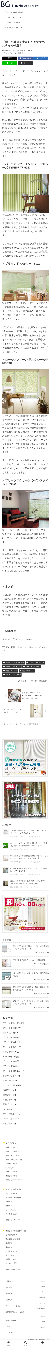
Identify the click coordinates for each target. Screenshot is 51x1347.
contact (42, 1286)
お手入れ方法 (11, 1210)
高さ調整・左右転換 (13, 1197)
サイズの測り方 (11, 1194)
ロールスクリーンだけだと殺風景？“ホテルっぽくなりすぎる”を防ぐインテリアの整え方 (29, 857)
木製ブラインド (11, 1176)
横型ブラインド (11, 671)
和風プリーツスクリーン (15, 1180)
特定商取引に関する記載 (15, 1312)
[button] (25, 63)
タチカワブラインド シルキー (17, 639)
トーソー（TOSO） (32, 667)
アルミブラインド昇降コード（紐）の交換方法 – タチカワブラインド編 (31, 947)
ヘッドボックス (11, 1251)
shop (43, 1292)
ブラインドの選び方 (36, 663)
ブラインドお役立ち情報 (14, 663)
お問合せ (9, 1287)
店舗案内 (9, 1294)
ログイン (9, 1326)
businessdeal (40, 1308)
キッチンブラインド (13, 1164)
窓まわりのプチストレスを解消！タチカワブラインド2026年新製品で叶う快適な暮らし (28, 882)
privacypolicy (41, 1303)
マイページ (10, 1333)
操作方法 (9, 1206)
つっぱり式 (10, 1168)
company (42, 1297)
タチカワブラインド (13, 667)
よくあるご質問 (11, 1214)
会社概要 (9, 1300)
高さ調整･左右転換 (13, 1239)
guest (43, 1316)
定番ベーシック (11, 1147)
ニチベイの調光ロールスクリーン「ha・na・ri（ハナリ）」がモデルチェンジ (28, 831)
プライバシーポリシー (14, 1306)
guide (43, 1281)
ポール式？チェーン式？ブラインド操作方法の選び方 (31, 974)
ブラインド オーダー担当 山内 (13, 53)
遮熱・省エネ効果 (12, 1156)
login (43, 1321)
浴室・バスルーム (12, 1151)
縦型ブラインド (28, 671)
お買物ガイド (11, 1281)
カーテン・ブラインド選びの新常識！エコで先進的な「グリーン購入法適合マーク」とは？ (28, 844)
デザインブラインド (13, 1172)
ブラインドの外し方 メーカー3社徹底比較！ (30, 960)
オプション (10, 1255)
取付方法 (9, 1202)
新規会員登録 (11, 1320)
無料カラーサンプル (13, 1220)
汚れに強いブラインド (14, 1160)
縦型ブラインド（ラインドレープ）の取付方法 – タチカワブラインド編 (31, 1002)
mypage (42, 1327)
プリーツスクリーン (13, 675)
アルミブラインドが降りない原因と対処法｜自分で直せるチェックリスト (31, 988)
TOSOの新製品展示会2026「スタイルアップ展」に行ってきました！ (29, 869)
